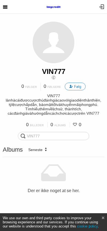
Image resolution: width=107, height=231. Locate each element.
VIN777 (53, 71)
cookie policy (87, 226)
